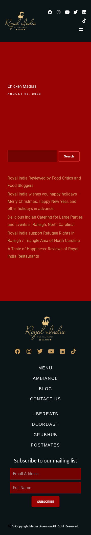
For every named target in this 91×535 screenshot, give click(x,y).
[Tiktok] (84, 20)
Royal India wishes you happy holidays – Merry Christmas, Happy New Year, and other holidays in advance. (44, 201)
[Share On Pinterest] (30, 513)
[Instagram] (58, 12)
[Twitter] (75, 12)
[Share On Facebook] (14, 513)
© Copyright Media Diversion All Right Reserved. (45, 526)
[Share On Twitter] (22, 513)
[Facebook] (50, 12)
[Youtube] (67, 12)
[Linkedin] (84, 12)
